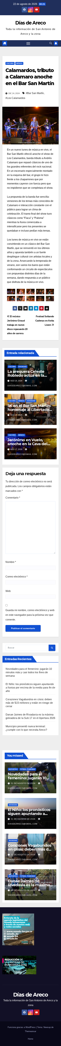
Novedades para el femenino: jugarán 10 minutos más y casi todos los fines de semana (29, 672)
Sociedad (22, 366)
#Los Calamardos (15, 98)
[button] (50, 43)
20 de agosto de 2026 (23, 890)
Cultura (10, 63)
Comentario (12, 497)
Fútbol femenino (27, 769)
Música (19, 63)
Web (8, 591)
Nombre (10, 562)
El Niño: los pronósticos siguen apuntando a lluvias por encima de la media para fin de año (30, 687)
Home (30, 1039)
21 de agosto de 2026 (23, 783)
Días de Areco (30, 23)
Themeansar (30, 1031)
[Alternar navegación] (28, 43)
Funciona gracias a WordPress (22, 1027)
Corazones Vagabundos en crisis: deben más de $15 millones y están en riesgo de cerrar (29, 703)
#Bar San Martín (35, 93)
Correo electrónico (16, 576)
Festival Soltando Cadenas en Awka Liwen (44, 320)
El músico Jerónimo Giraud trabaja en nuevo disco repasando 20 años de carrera (17, 325)
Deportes (13, 769)
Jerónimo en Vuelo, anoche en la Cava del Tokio (27, 444)
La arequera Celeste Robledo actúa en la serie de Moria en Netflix (30, 375)
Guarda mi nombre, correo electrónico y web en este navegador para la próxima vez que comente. (29, 615)
